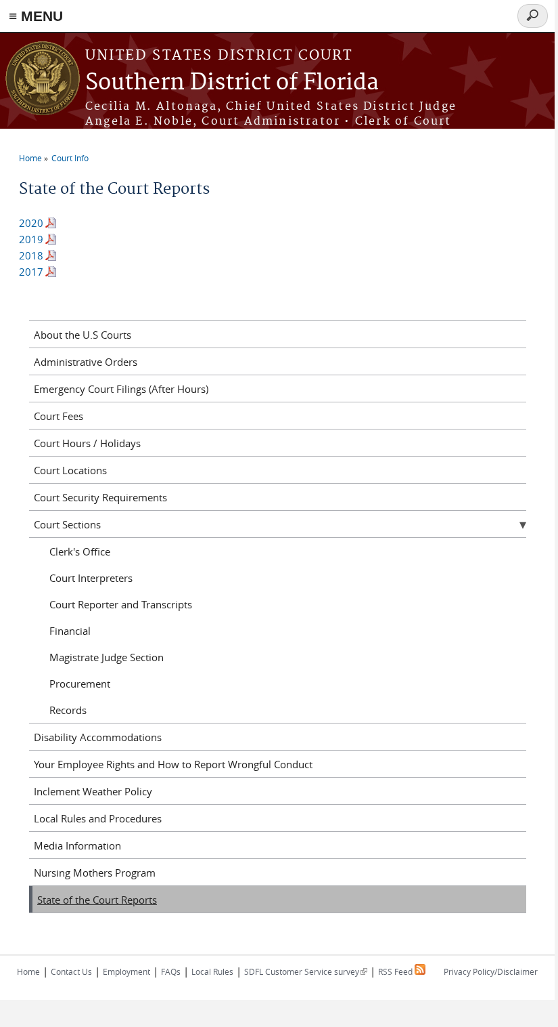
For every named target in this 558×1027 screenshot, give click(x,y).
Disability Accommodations (98, 737)
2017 (31, 271)
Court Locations (70, 470)
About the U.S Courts (82, 334)
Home (30, 157)
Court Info (70, 157)
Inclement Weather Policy (93, 791)
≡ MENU (36, 16)
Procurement (79, 683)
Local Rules (212, 971)
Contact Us (71, 971)
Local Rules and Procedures (98, 818)
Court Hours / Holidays (87, 443)
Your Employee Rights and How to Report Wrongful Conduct (173, 764)
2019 (31, 239)
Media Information (77, 845)
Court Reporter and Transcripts (120, 604)
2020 (31, 223)
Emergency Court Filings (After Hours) (121, 389)
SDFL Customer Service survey (305, 971)
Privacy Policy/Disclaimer (491, 971)
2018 (31, 255)
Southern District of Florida (232, 83)
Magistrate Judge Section (106, 657)
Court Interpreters (91, 578)
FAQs (171, 971)
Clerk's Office (79, 551)
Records (68, 710)
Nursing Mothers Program (95, 872)
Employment (126, 971)
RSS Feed (396, 971)
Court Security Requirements (100, 497)
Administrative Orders (85, 362)
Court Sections (67, 524)
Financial (70, 630)
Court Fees (58, 416)
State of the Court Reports (97, 899)
